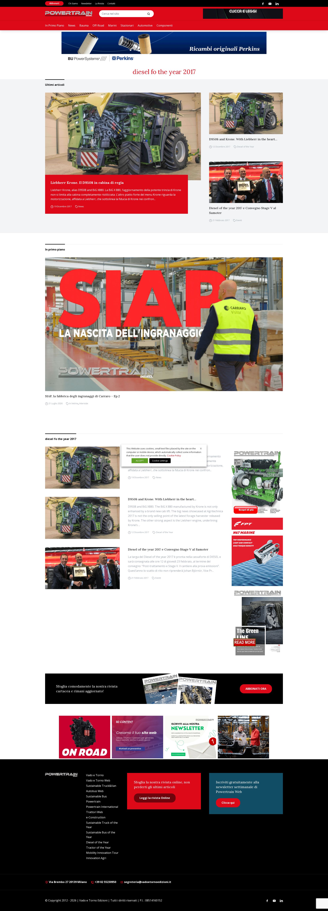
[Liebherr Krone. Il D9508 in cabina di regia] (123, 136)
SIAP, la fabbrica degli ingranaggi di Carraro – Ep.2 (82, 396)
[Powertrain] (69, 13)
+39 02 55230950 (105, 882)
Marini (112, 25)
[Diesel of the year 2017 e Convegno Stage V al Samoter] (246, 182)
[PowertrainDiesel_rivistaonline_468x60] (243, 14)
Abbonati (54, 3)
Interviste (83, 403)
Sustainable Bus (96, 796)
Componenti (165, 25)
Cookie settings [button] (160, 460)
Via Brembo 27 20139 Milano (67, 882)
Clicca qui (228, 803)
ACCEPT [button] (140, 460)
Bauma (83, 25)
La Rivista (99, 3)
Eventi (239, 220)
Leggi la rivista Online (155, 798)
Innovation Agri (96, 858)
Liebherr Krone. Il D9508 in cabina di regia (87, 182)
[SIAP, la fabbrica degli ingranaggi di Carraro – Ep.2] (164, 324)
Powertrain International (102, 807)
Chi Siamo (73, 3)
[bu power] (164, 47)
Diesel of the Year (245, 146)
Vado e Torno (95, 775)
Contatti (111, 3)
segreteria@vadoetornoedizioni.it (147, 882)
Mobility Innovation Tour (102, 853)
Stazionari (127, 25)
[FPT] (257, 552)
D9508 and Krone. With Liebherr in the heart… (243, 139)
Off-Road (98, 25)
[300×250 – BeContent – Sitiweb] (137, 737)
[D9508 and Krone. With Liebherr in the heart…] (246, 113)
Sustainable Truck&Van (101, 786)
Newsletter (86, 3)
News (71, 25)
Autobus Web (95, 791)
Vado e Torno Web (98, 780)
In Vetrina (73, 403)
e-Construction (95, 817)
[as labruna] (84, 737)
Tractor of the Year (98, 847)
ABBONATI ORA (255, 689)
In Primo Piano (54, 25)
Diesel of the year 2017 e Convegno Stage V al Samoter (242, 210)
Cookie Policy (174, 455)
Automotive (145, 25)
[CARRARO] (243, 737)
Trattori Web (94, 812)
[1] (190, 737)
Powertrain (93, 801)
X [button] (201, 448)
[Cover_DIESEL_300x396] (257, 482)
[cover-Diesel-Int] (257, 621)
